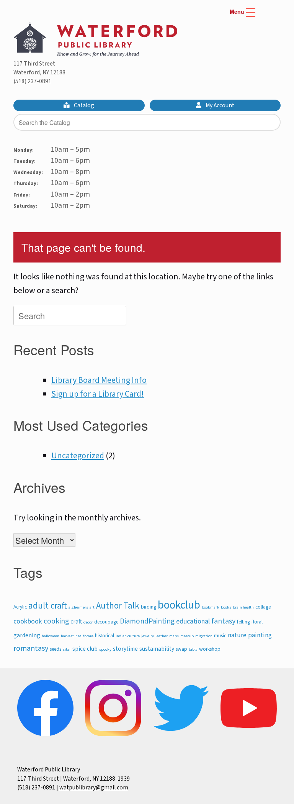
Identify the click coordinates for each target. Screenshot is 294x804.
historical (104, 635)
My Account (219, 105)
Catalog (83, 105)
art (92, 607)
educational (193, 621)
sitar (67, 649)
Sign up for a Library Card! (97, 394)
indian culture (128, 636)
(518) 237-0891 (32, 81)
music (220, 635)
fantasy (223, 621)
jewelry (147, 636)
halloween (50, 636)
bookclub (179, 605)
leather (161, 636)
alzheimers (78, 607)
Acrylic (20, 606)
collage (263, 606)
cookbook (27, 621)
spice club (85, 649)
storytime (125, 649)
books (226, 607)
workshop (209, 649)
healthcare (84, 636)
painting (260, 635)
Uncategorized (77, 456)
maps (174, 636)
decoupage (106, 621)
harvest (67, 636)
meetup (187, 636)
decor (88, 622)
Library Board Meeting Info (99, 380)
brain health (243, 607)
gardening (26, 635)
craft (76, 621)
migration (203, 636)
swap (181, 649)
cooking (56, 621)
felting (243, 621)
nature (237, 635)
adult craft (47, 606)
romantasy (30, 648)
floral (257, 621)
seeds (55, 649)
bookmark (210, 607)
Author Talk (117, 606)
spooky (105, 649)
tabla (193, 649)
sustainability (156, 649)
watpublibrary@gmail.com (93, 787)
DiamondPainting (147, 621)
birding (148, 606)
